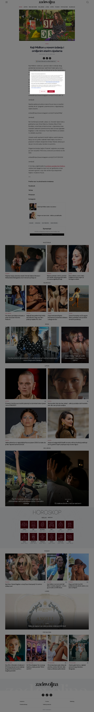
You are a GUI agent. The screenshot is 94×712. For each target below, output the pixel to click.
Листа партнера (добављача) (36, 87)
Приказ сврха (43, 91)
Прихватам (51, 91)
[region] (47, 82)
